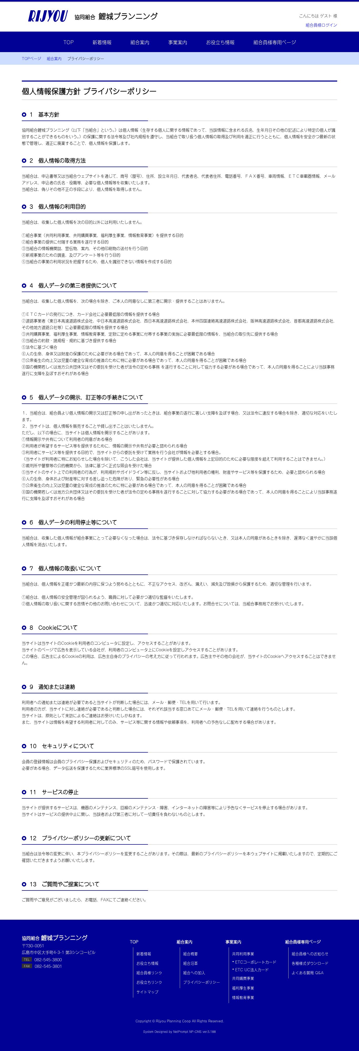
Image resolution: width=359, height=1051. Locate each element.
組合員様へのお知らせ (310, 953)
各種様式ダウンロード (310, 962)
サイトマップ (147, 991)
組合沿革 (190, 962)
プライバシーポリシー (201, 981)
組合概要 (190, 953)
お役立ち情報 (220, 42)
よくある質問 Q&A (308, 972)
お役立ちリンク (149, 981)
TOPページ (31, 58)
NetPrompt (180, 1031)
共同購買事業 (243, 977)
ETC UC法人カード (252, 969)
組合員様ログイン (321, 24)
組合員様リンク (149, 972)
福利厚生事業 (243, 987)
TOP (68, 42)
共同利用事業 (243, 953)
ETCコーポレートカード (255, 961)
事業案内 (177, 42)
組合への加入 (194, 972)
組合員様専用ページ (274, 42)
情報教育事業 (243, 997)
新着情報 (102, 42)
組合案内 (139, 42)
